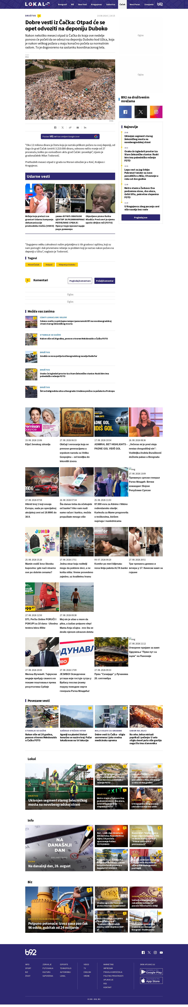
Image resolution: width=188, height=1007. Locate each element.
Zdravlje (47, 964)
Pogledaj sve (140, 217)
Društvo (30, 15)
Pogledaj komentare (80, 280)
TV (85, 968)
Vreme (87, 976)
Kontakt (108, 987)
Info (27, 964)
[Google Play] (151, 972)
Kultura (46, 972)
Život (28, 976)
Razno (31, 861)
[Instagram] (156, 112)
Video (86, 964)
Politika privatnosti (114, 976)
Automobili (65, 972)
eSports (64, 964)
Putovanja (48, 968)
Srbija (135, 920)
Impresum (108, 968)
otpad (49, 264)
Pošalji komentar (105, 280)
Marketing (109, 964)
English (87, 972)
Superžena (48, 976)
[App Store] (151, 980)
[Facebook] (125, 112)
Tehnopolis (65, 968)
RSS (105, 983)
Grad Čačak (34, 264)
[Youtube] (161, 952)
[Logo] (37, 4)
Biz (26, 972)
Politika (136, 856)
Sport (28, 968)
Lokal (63, 976)
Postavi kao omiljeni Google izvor (61, 136)
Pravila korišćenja (113, 972)
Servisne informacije (144, 800)
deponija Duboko (67, 264)
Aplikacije (108, 979)
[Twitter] (141, 112)
